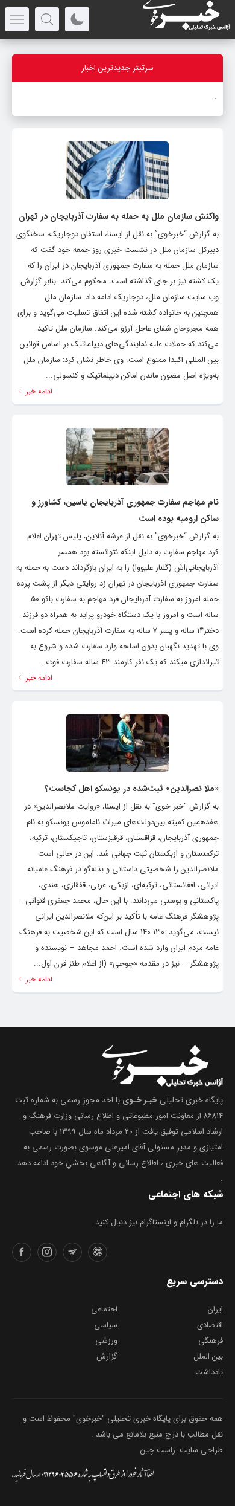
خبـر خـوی (139, 1100)
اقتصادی (210, 1325)
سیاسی (106, 1325)
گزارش (107, 1356)
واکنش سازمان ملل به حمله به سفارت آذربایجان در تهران (119, 216)
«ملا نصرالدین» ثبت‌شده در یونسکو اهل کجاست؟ (132, 788)
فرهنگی (210, 1340)
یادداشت (209, 1372)
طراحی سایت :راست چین (181, 1450)
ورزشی (106, 1340)
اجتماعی (104, 1309)
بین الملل (208, 1356)
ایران (215, 1309)
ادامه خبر (38, 391)
